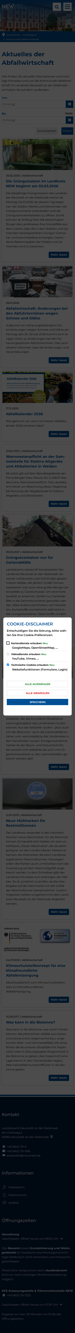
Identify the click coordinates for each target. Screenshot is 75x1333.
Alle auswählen (37, 684)
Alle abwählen (37, 693)
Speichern (38, 702)
